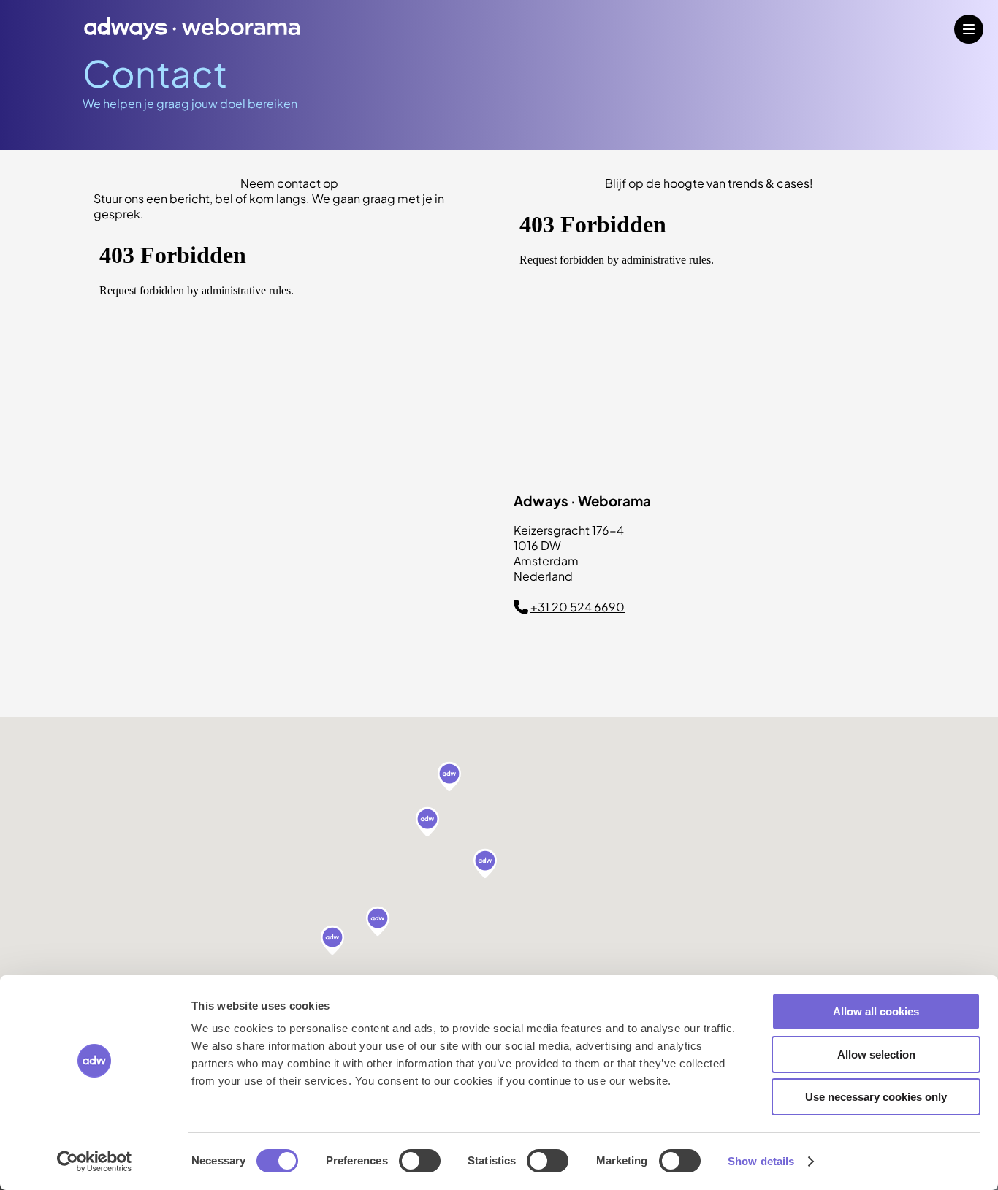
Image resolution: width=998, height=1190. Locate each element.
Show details (761, 1161)
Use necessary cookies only (876, 1097)
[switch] (420, 1160)
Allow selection (876, 1054)
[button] (449, 777)
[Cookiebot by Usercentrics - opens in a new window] (95, 1161)
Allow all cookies (876, 1011)
